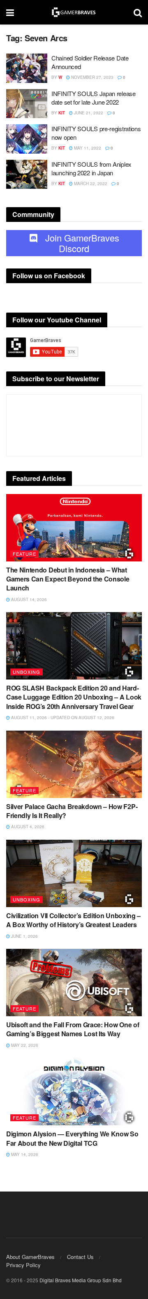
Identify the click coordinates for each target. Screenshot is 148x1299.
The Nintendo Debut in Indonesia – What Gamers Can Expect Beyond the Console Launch (67, 579)
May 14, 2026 (24, 1154)
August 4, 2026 (27, 826)
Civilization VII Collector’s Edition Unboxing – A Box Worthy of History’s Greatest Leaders (73, 920)
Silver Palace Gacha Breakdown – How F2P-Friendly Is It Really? (71, 811)
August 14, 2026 (28, 599)
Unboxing (26, 672)
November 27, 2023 (91, 77)
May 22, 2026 (24, 1045)
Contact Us (80, 1257)
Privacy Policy (23, 1265)
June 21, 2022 (88, 113)
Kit (61, 113)
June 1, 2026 (24, 936)
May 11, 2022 (87, 148)
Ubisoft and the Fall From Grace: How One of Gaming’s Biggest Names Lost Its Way (72, 1029)
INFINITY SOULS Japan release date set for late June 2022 (93, 97)
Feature (24, 553)
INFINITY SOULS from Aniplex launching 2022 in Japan (91, 168)
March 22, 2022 (90, 183)
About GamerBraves (30, 1257)
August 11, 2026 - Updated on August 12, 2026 (62, 717)
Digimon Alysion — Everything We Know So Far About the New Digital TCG (72, 1138)
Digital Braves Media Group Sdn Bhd (80, 1280)
